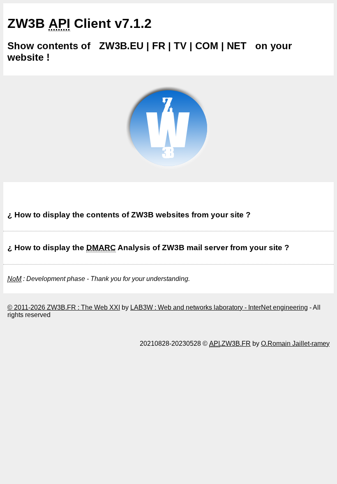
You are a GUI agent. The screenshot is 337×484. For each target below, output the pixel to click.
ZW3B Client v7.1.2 (79, 23)
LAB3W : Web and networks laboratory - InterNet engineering (219, 307)
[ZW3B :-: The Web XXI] (168, 171)
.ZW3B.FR (230, 343)
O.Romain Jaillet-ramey (295, 343)
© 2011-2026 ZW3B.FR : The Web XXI (63, 307)
